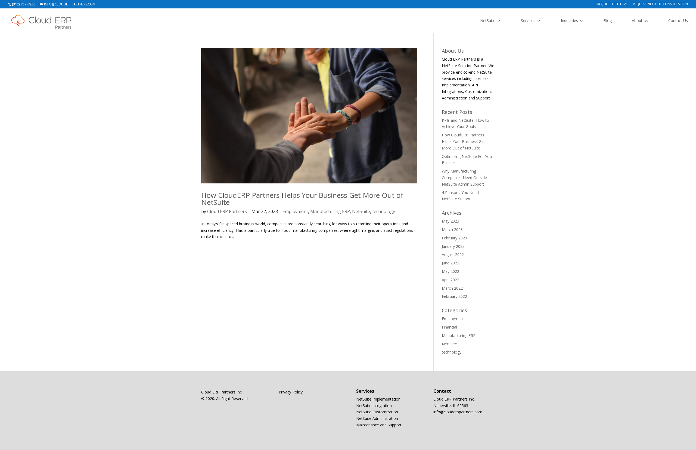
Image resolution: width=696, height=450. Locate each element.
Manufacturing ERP (330, 211)
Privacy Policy (291, 392)
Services (528, 21)
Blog (608, 21)
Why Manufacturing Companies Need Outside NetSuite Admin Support (464, 177)
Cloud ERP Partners (227, 211)
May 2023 (450, 221)
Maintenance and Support (379, 424)
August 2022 (453, 254)
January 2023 (453, 246)
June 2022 (450, 262)
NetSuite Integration (374, 405)
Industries (569, 21)
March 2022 (452, 288)
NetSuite (487, 21)
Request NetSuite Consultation (660, 4)
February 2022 (454, 296)
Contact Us (678, 21)
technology (383, 211)
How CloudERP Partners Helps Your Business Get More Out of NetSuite (302, 198)
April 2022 (450, 279)
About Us (640, 21)
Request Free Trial (612, 4)
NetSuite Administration (377, 418)
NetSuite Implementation (378, 399)
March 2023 (452, 229)
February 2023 (454, 237)
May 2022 (450, 271)
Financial (449, 327)
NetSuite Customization (377, 411)
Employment (295, 211)
